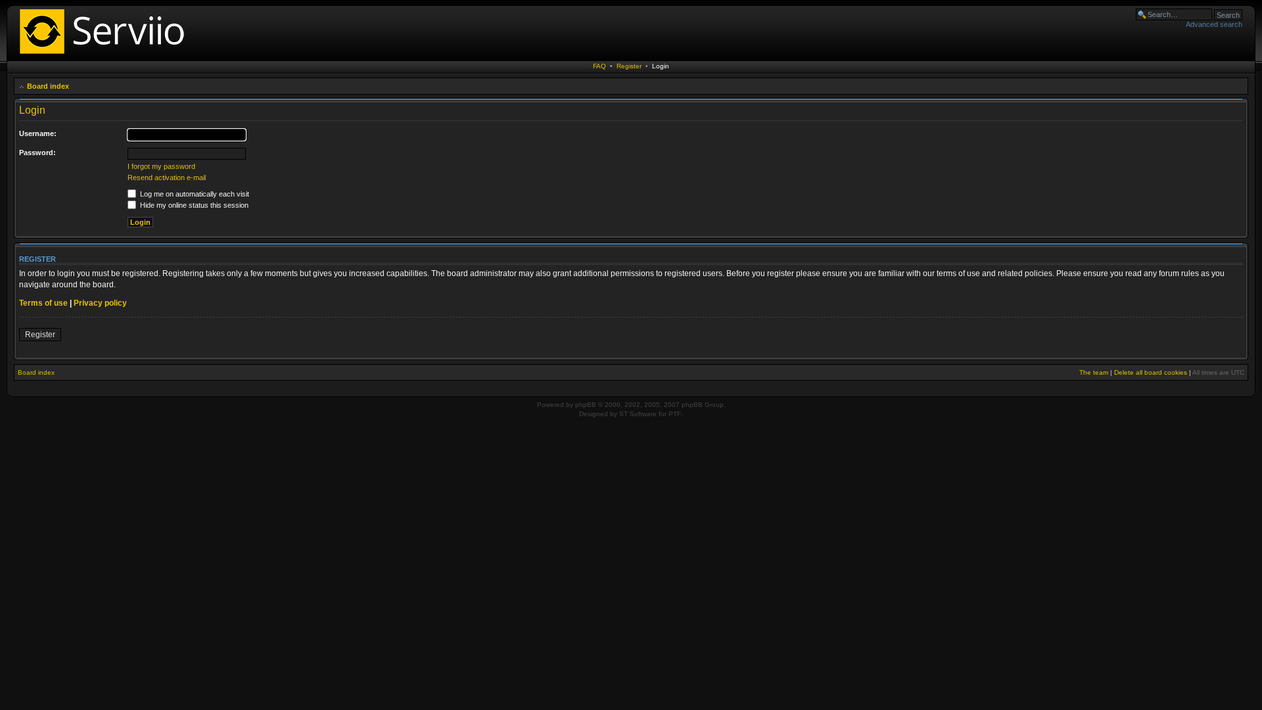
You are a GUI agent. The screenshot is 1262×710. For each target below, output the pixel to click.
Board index (48, 86)
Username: (38, 133)
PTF (674, 413)
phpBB (585, 404)
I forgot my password (161, 166)
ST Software (638, 413)
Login (660, 66)
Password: (37, 152)
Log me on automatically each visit (193, 194)
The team (1093, 372)
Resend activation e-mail (167, 177)
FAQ (599, 66)
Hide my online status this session (193, 205)
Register (629, 66)
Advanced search (1214, 24)
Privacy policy (100, 303)
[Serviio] (105, 55)
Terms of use (43, 303)
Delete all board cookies (1150, 372)
